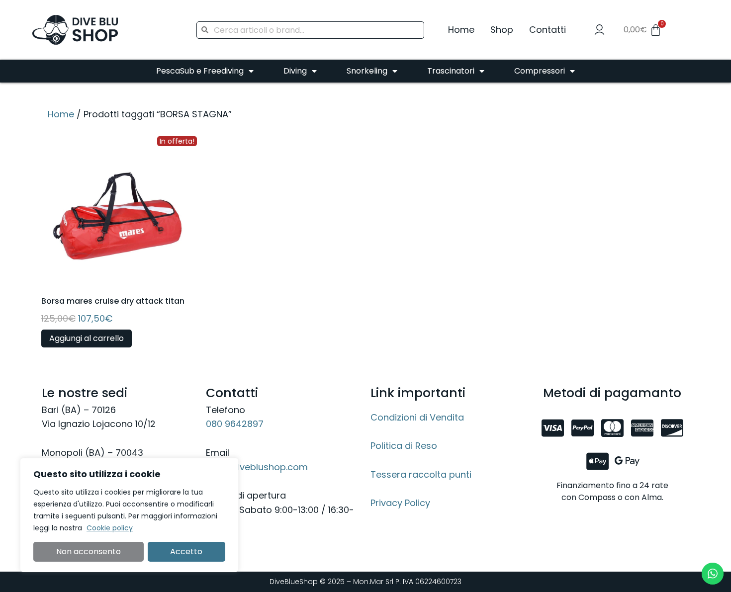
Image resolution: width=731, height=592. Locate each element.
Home (461, 29)
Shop (501, 29)
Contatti (547, 29)
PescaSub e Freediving (200, 71)
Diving (295, 71)
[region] (129, 515)
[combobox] (310, 30)
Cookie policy (110, 528)
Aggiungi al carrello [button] (86, 338)
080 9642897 (235, 424)
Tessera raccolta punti (420, 474)
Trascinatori (450, 71)
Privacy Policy (400, 503)
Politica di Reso (403, 445)
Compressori (539, 71)
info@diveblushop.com (257, 467)
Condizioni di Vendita (417, 417)
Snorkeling (367, 71)
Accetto (186, 551)
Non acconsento (88, 551)
